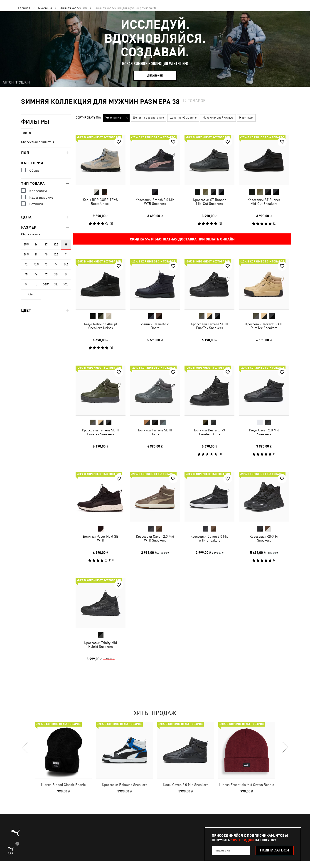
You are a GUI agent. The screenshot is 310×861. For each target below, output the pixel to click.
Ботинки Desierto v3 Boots (155, 326)
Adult (31, 294)
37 (46, 244)
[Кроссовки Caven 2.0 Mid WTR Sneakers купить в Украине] (155, 497)
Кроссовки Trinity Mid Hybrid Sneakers (100, 644)
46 (36, 274)
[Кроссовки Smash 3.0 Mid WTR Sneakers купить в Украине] (155, 160)
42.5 (36, 264)
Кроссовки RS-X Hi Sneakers (264, 538)
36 (36, 244)
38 (66, 244)
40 (46, 254)
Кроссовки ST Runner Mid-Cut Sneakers (209, 201)
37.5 (56, 244)
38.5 (26, 254)
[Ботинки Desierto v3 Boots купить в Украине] (155, 284)
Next (285, 747)
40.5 (56, 254)
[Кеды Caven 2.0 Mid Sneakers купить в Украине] (264, 391)
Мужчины (45, 8)
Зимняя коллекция (73, 8)
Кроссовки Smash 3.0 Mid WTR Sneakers (155, 201)
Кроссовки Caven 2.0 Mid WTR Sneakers (155, 538)
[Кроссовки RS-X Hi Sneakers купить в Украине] (264, 497)
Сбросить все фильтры (37, 142)
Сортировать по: (88, 117)
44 (56, 264)
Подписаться (274, 850)
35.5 (26, 244)
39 (36, 254)
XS (56, 274)
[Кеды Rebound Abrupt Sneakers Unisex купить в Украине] (100, 284)
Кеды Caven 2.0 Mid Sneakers (264, 432)
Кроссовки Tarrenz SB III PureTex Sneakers (209, 326)
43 (46, 264)
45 (26, 274)
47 (46, 274)
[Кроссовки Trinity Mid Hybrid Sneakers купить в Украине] (100, 603)
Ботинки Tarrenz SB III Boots (155, 432)
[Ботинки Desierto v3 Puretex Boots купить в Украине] (209, 391)
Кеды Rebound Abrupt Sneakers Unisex (100, 326)
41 (66, 254)
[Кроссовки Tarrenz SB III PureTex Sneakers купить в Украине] (209, 284)
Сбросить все (30, 234)
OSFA (46, 284)
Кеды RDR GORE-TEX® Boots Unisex (100, 201)
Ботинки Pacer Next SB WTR (100, 538)
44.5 (66, 264)
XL (56, 284)
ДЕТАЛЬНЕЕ (155, 75)
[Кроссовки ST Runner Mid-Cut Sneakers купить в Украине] (209, 160)
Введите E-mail (223, 850)
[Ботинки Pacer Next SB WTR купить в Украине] (100, 497)
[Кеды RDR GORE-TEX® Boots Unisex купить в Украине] (100, 160)
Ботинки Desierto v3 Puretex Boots (209, 432)
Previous (25, 747)
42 (26, 264)
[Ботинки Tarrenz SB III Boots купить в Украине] (155, 391)
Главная (24, 8)
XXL (66, 284)
